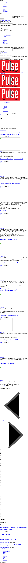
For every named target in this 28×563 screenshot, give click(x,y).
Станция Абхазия (5, 534)
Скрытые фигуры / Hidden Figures (10, 183)
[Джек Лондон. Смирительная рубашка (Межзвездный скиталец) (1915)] (10, 150)
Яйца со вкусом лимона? (7, 363)
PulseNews (5, 11)
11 (4, 385)
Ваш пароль (15, 17)
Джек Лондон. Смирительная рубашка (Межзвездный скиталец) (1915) (11, 133)
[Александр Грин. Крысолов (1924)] (6, 331)
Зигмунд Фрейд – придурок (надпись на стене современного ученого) (13, 528)
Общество (5, 7)
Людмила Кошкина (4, 542)
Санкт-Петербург (7, 2)
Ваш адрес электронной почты (20, 24)
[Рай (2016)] (10, 227)
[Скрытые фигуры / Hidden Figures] (10, 199)
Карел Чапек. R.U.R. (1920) (8, 539)
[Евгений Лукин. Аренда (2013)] (10, 355)
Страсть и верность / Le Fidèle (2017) (10, 545)
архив (4, 9)
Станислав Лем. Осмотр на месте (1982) (11, 159)
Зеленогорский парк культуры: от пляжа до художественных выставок (13, 289)
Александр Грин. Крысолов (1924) (10, 315)
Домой (1, 114)
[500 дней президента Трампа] (10, 255)
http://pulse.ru (3, 130)
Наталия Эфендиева (4, 547)
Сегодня (2, 420)
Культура (5, 6)
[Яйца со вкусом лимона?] (10, 379)
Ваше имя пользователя (18, 16)
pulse (1, 136)
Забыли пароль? (3, 52)
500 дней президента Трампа (8, 239)
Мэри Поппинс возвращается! (9, 263)
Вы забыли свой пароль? (5, 20)
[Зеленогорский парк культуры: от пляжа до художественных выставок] (10, 306)
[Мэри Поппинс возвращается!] (10, 278)
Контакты (5, 10)
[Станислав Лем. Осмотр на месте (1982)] (10, 175)
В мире (4, 4)
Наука (4, 5)
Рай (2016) (3, 211)
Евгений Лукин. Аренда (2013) (9, 339)
